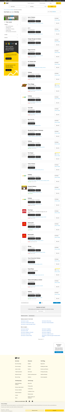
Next (56, 302)
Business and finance (44, 369)
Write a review (57, 20)
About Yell (30, 383)
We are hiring (17, 377)
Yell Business (10, 0)
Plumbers (29, 366)
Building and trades (44, 366)
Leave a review (17, 369)
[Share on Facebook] (26, 401)
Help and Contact (18, 374)
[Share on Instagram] (29, 401)
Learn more (8, 70)
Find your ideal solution (19, 387)
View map (11, 17)
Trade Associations (18, 371)
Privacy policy (30, 386)
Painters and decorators (32, 374)
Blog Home (43, 363)
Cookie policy (30, 388)
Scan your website (18, 389)
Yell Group (30, 380)
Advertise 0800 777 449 (57, 0)
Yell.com (5, 0)
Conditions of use (31, 391)
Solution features (18, 392)
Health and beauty (44, 374)
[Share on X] (32, 401)
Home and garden (44, 377)
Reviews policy (30, 394)
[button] (26, 6)
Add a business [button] (40, 311)
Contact (16, 395)
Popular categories (31, 3)
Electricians (30, 371)
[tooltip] (45, 6)
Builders (29, 363)
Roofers (29, 369)
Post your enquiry (42, 3)
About (16, 397)
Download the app (42, 0)
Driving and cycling (44, 371)
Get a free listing (49, 0)
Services (17, 361)
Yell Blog (43, 361)
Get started (8, 58)
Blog (50, 3)
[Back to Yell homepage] (6, 3)
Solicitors (29, 377)
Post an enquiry (18, 366)
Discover (30, 361)
